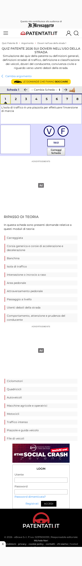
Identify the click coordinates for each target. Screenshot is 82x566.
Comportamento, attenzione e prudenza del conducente (36, 317)
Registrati (32, 503)
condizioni (10, 544)
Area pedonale (16, 283)
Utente (19, 474)
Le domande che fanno (45, 81)
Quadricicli (14, 389)
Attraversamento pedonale (25, 291)
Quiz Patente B (10, 43)
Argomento (27, 43)
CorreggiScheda (56, 151)
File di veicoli (15, 438)
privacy (22, 544)
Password (20, 486)
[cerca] (77, 33)
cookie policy (36, 544)
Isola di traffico (17, 266)
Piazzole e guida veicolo (23, 430)
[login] (69, 33)
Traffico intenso (17, 422)
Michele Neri (41, 540)
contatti (50, 544)
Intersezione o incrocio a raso (26, 274)
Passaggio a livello (19, 299)
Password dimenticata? (30, 496)
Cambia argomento (18, 76)
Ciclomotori (15, 381)
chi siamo (62, 544)
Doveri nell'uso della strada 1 (51, 43)
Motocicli (13, 414)
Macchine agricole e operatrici (27, 405)
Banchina (13, 258)
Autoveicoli (14, 397)
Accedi (48, 503)
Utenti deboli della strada (23, 307)
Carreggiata (15, 238)
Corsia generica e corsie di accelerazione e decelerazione (35, 248)
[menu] (5, 33)
